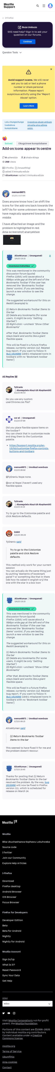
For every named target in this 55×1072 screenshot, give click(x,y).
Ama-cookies (9, 1062)
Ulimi (5, 998)
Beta (4, 925)
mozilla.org (8, 1046)
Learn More (28, 106)
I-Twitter (7, 852)
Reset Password (11, 970)
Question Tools (10, 52)
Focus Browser (10, 902)
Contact (7, 1067)
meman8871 (18, 192)
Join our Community (14, 857)
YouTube (9, 1013)
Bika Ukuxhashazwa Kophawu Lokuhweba (26, 841)
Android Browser (12, 891)
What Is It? (8, 964)
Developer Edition (12, 920)
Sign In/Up (8, 959)
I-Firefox (9, 18)
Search (37, 5)
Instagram (14, 1013)
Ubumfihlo (8, 1056)
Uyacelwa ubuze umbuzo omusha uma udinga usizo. (39, 125)
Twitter (3, 1013)
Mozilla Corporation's (20, 1020)
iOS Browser (9, 897)
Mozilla (9, 822)
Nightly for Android (13, 941)
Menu (44, 5)
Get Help (7, 980)
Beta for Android (11, 930)
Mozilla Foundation (26, 1023)
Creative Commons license (22, 1037)
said (18, 541)
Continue (27, 41)
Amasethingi (24, 168)
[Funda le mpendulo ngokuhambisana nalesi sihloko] (50, 256)
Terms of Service (11, 1051)
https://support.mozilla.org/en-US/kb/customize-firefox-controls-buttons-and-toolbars (29, 448)
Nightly (6, 936)
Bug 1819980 (13, 353)
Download (8, 881)
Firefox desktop (11, 886)
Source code (9, 847)
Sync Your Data (11, 975)
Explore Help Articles (14, 863)
